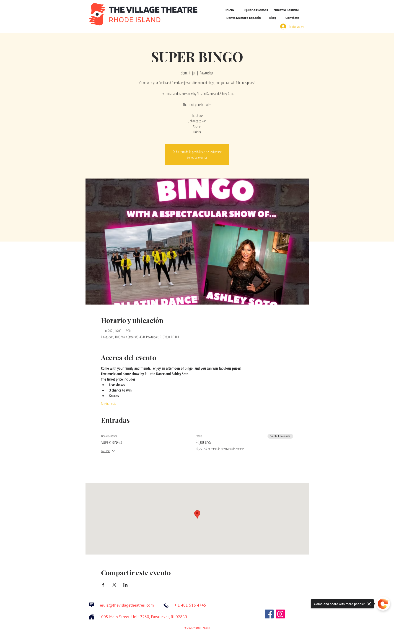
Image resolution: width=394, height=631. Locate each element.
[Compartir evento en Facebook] (103, 585)
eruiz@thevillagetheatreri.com (127, 605)
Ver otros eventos (197, 157)
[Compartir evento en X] (114, 585)
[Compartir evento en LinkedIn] (125, 585)
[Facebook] (269, 614)
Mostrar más (108, 403)
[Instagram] (280, 614)
